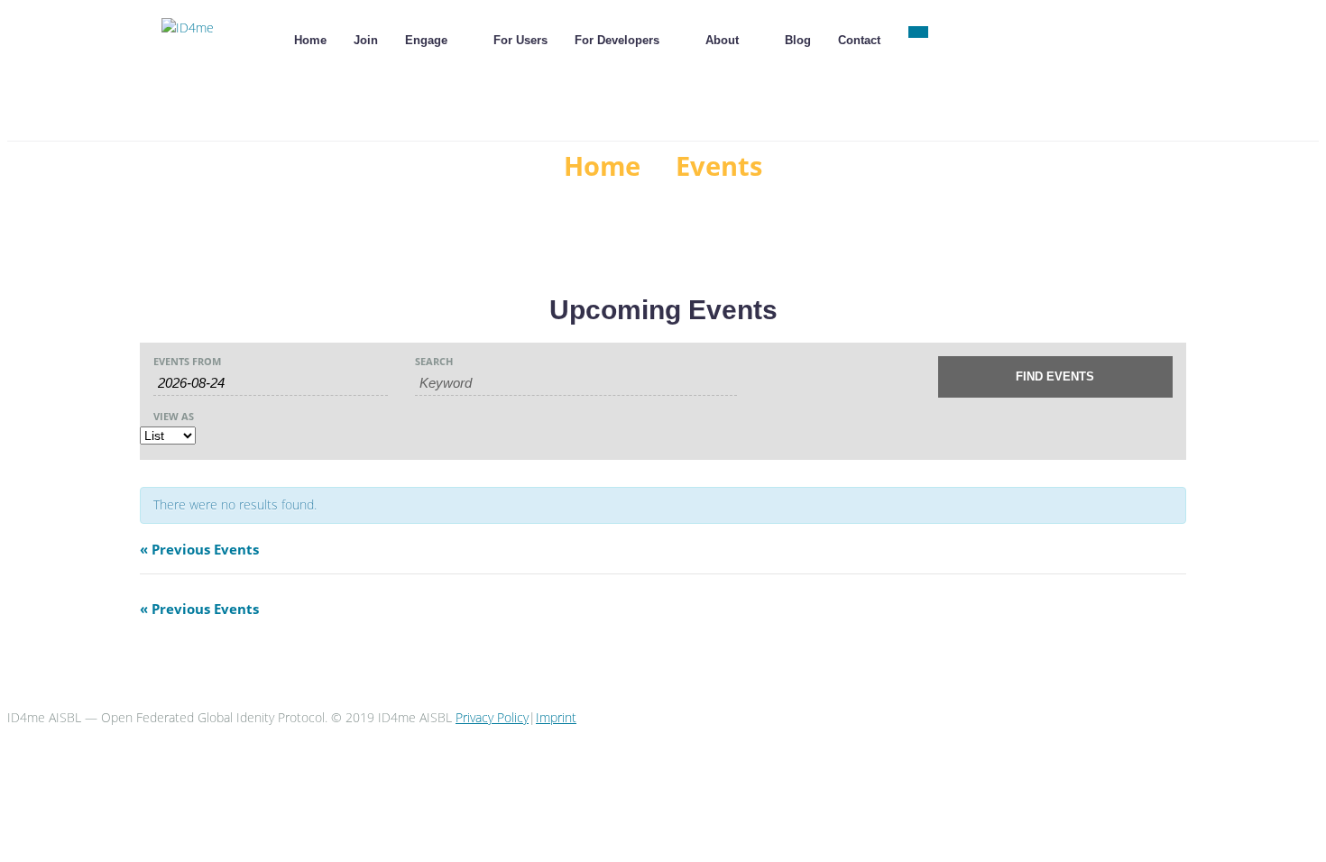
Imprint (556, 717)
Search (434, 361)
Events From (187, 361)
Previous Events (199, 549)
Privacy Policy (492, 717)
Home (602, 166)
